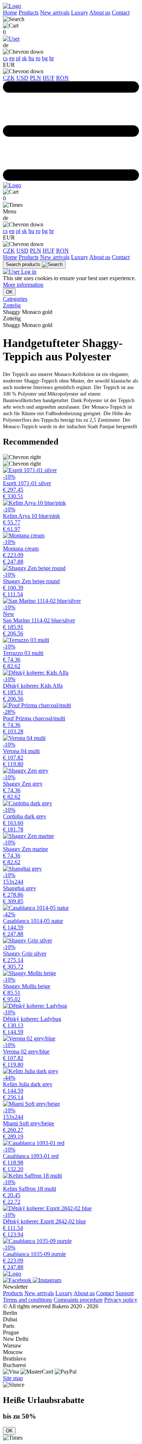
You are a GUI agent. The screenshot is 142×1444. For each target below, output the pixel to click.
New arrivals (55, 12)
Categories (15, 299)
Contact (121, 12)
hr (51, 58)
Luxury (79, 12)
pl (18, 58)
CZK (9, 78)
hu (31, 58)
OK (9, 292)
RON (62, 78)
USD (22, 78)
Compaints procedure (78, 1300)
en (12, 58)
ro (38, 58)
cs (5, 58)
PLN (35, 78)
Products (29, 12)
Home (10, 12)
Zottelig (12, 305)
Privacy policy (120, 1300)
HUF (49, 78)
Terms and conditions (27, 1300)
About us (99, 12)
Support (124, 1293)
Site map (13, 1378)
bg (45, 58)
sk (24, 58)
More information (23, 285)
